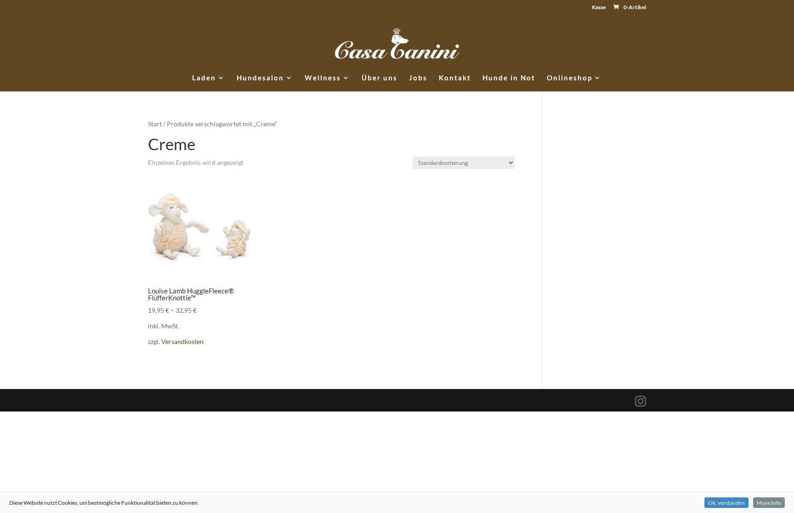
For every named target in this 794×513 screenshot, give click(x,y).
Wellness (323, 78)
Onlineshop (569, 78)
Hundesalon (260, 78)
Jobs (418, 78)
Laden (204, 78)
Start (155, 124)
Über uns (379, 78)
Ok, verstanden (726, 502)
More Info (769, 502)
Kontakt (455, 78)
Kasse (599, 8)
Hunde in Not (508, 78)
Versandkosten (182, 341)
